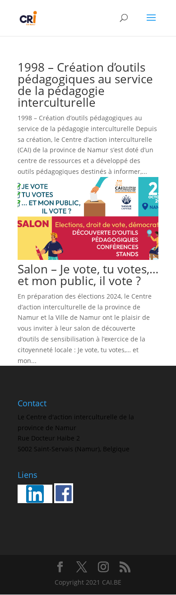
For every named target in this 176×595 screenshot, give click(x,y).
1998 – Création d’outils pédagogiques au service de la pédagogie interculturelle (85, 84)
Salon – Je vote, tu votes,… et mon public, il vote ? (88, 275)
